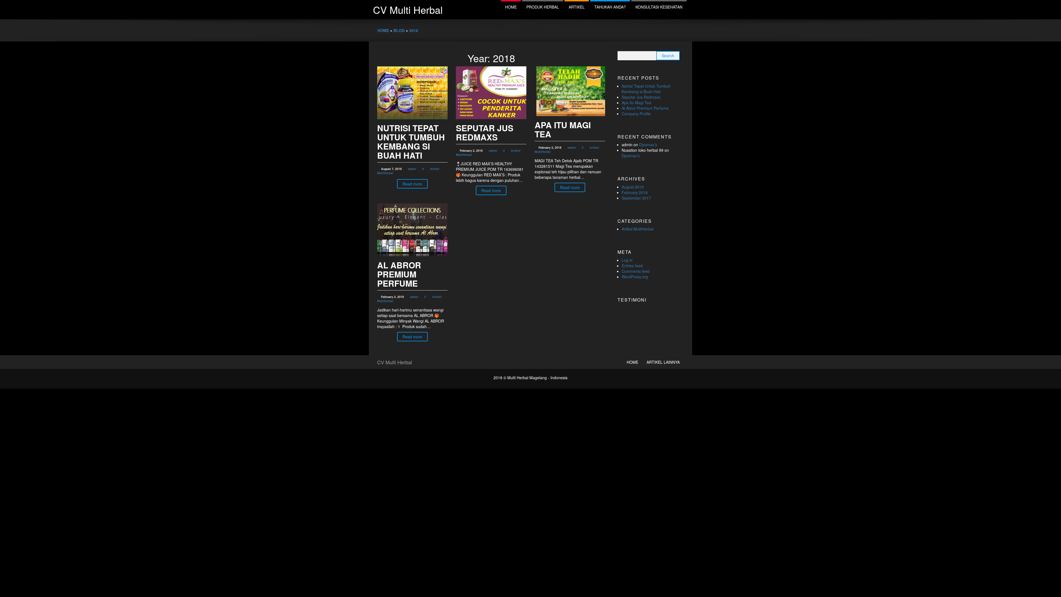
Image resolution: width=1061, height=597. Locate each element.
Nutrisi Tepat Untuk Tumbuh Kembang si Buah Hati (411, 141)
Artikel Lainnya (663, 362)
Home (511, 7)
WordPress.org (635, 276)
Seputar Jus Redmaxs (484, 132)
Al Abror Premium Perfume (399, 274)
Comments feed (636, 271)
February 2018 (635, 192)
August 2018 (633, 187)
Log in (627, 260)
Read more (412, 184)
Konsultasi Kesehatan (658, 7)
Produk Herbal (542, 7)
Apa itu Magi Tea (563, 129)
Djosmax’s (648, 144)
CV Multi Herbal (408, 9)
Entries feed (632, 265)
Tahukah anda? (610, 7)
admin (412, 169)
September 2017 (636, 198)
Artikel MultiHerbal (637, 229)
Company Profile (636, 113)
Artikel (577, 7)
